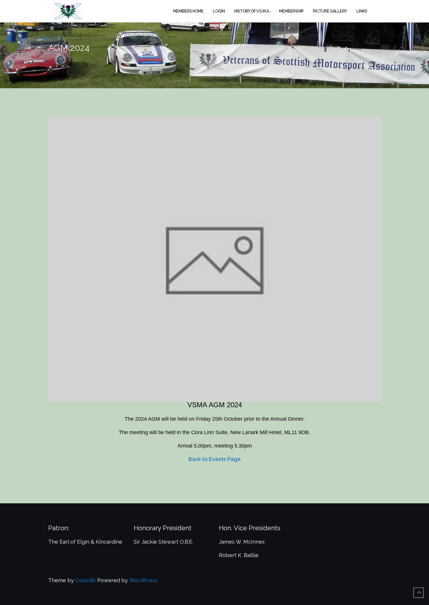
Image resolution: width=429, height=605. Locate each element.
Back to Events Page (215, 459)
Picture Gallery (330, 11)
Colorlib (85, 580)
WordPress (143, 580)
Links (361, 11)
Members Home (188, 11)
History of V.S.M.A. (252, 11)
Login (219, 11)
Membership (291, 11)
